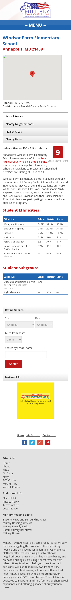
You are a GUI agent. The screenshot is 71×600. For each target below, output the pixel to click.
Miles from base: (15, 333)
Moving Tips (10, 483)
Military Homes (12, 533)
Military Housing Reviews (17, 523)
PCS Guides (9, 480)
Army (6, 470)
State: (8, 318)
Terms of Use (11, 505)
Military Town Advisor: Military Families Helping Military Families (35, 10)
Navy (6, 476)
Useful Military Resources (18, 530)
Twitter (32, 442)
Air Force (8, 473)
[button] (32, 74)
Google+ (40, 442)
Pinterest (47, 442)
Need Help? (9, 498)
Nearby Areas (14, 131)
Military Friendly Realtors (17, 526)
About (6, 466)
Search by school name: (19, 348)
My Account (33, 435)
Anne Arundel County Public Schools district (25, 159)
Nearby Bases (14, 139)
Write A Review (11, 487)
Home (20, 435)
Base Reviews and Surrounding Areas (25, 519)
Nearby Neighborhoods (19, 124)
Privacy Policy (11, 501)
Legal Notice (10, 508)
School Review (14, 116)
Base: (38, 318)
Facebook (24, 442)
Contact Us (49, 435)
